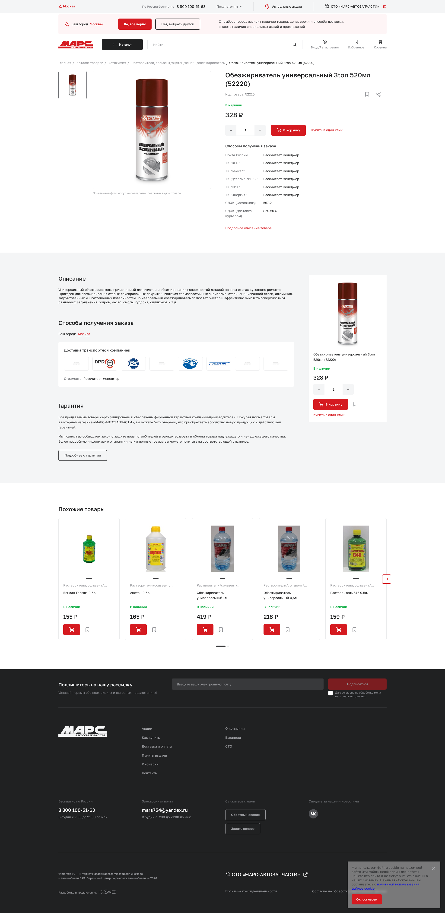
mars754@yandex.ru (165, 810)
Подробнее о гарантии (82, 455)
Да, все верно (135, 24)
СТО (228, 746)
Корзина (380, 47)
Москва (84, 334)
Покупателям (227, 6)
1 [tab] (221, 646)
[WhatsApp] (376, 100)
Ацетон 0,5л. (140, 593)
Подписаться (357, 684)
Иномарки (150, 764)
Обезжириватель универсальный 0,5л (280, 595)
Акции (147, 728)
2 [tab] (228, 646)
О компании (235, 728)
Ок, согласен (366, 899)
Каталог (125, 44)
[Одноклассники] (369, 100)
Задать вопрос (242, 829)
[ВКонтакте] (362, 100)
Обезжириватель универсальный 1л (212, 595)
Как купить (151, 737)
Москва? (96, 24)
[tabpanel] (89, 579)
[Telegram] (354, 100)
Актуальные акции (287, 6)
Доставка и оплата (157, 746)
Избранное (356, 47)
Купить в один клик (327, 130)
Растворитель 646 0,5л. (349, 593)
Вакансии (233, 737)
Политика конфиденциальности (251, 891)
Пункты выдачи (154, 755)
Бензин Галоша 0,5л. (79, 593)
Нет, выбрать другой (177, 24)
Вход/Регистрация (325, 47)
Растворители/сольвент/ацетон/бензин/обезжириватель (83, 585)
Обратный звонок (245, 815)
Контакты (149, 773)
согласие (348, 692)
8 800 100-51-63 (191, 6)
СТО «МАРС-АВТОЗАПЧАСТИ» (355, 6)
